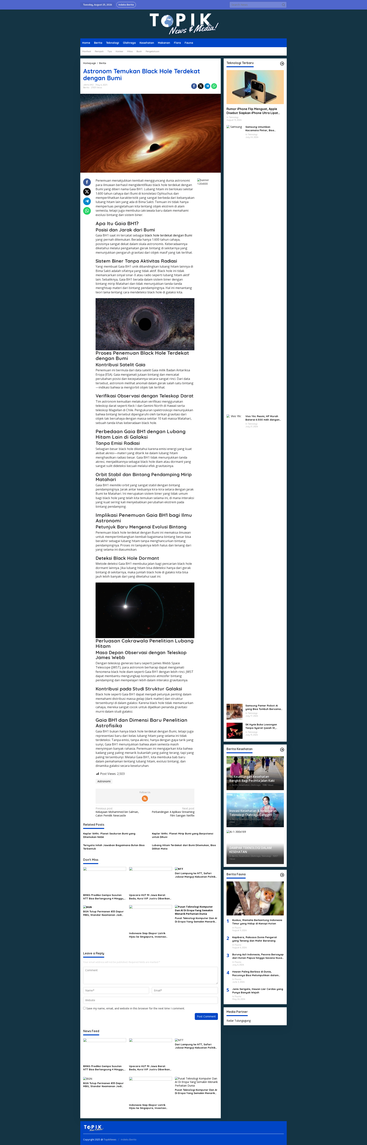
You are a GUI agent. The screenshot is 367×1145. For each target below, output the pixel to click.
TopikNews (110, 1139)
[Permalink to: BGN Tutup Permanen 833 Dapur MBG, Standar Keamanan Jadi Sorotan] (87, 906)
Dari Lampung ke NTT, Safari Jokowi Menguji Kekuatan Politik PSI (195, 875)
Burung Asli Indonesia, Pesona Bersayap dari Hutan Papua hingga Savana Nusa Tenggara (258, 956)
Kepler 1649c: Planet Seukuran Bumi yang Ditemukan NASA (109, 835)
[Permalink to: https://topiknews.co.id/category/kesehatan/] (282, 749)
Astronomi (103, 781)
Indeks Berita (128, 1139)
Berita (86, 87)
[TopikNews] (183, 24)
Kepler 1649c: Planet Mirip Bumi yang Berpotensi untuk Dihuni (182, 835)
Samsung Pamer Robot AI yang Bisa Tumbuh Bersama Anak (263, 707)
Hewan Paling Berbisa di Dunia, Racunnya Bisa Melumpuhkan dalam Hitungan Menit (255, 973)
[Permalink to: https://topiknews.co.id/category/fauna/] (282, 875)
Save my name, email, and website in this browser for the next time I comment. (135, 1008)
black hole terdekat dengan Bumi (168, 235)
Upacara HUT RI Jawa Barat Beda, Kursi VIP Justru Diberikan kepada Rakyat (149, 896)
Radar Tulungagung (239, 1020)
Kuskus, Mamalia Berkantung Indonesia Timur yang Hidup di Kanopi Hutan (257, 922)
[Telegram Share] (207, 86)
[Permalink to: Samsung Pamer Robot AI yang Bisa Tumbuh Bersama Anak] (235, 711)
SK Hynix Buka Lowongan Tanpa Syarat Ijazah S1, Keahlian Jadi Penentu (261, 726)
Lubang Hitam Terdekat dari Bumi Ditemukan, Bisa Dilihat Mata (184, 847)
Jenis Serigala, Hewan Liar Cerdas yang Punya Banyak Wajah (257, 990)
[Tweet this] (201, 86)
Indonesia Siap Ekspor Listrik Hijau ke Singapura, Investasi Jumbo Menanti (147, 935)
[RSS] (145, 798)
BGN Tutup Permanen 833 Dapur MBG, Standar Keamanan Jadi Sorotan (103, 913)
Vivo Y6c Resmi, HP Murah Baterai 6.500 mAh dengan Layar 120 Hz (262, 418)
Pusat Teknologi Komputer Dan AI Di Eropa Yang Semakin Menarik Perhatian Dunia (196, 920)
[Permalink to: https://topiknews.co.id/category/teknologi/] (282, 63)
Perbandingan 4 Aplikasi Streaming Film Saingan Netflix (173, 812)
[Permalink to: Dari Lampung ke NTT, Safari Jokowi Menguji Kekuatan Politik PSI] (179, 868)
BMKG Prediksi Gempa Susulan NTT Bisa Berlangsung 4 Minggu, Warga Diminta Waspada (103, 896)
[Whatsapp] (214, 86)
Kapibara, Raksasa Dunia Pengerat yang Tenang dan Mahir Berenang (254, 939)
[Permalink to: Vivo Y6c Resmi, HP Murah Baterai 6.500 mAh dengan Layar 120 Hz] (235, 557)
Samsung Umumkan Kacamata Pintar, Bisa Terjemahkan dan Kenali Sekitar (260, 128)
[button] (283, 5)
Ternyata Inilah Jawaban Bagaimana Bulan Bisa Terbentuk (114, 847)
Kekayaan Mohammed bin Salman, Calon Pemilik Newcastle (117, 812)
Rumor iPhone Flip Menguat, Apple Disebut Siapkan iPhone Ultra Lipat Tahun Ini (252, 111)
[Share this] (194, 86)
